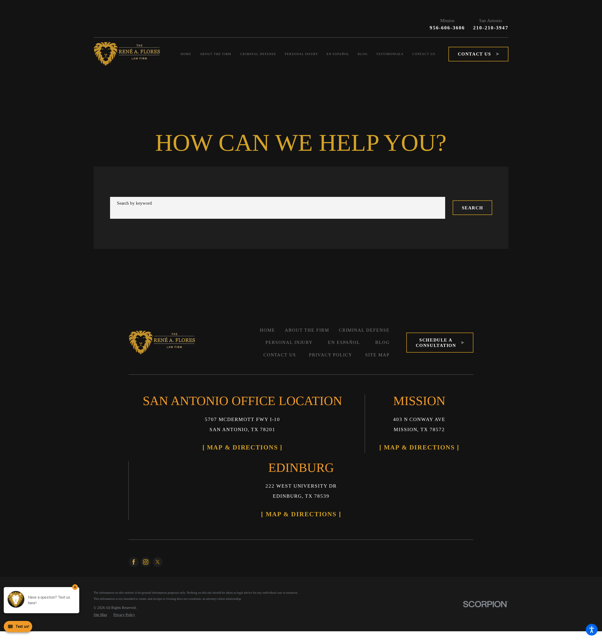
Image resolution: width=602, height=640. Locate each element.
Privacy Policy (330, 348)
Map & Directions (210, 435)
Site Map (377, 348)
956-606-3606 (447, 28)
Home (267, 323)
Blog (382, 335)
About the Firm (307, 323)
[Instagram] (146, 482)
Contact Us (279, 348)
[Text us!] (18, 629)
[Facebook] (134, 482)
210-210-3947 (490, 28)
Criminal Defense (364, 323)
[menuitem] (190, 54)
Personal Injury (289, 335)
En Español (344, 335)
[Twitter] (158, 482)
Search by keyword (134, 196)
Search (472, 200)
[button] (592, 630)
